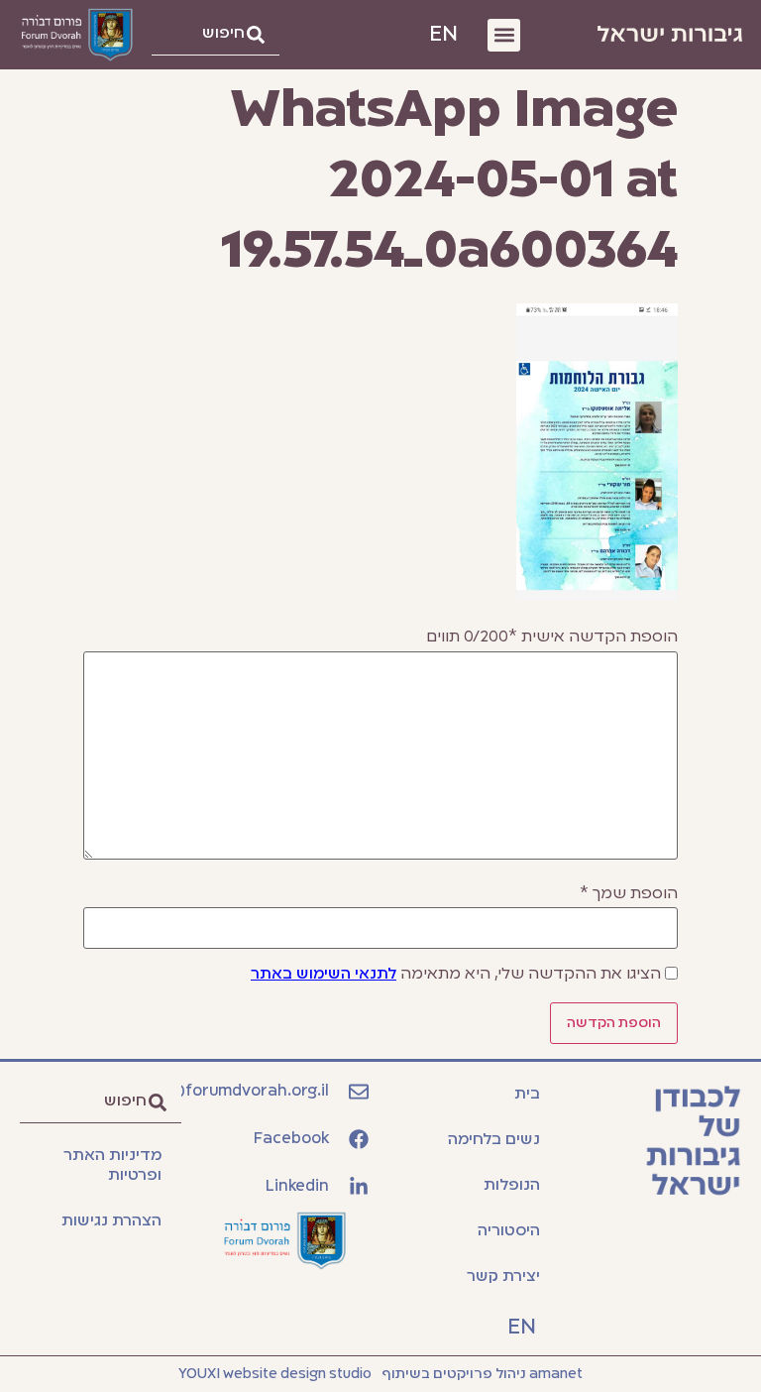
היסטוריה (509, 1231)
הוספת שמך (629, 894)
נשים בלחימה (494, 1140)
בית (527, 1094)
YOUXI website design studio (275, 1374)
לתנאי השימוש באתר (323, 975)
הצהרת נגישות (111, 1221)
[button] (504, 35)
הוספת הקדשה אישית (552, 637)
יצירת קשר (503, 1277)
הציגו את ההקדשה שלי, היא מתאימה (456, 975)
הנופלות (512, 1186)
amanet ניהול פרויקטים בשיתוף (482, 1374)
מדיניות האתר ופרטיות (112, 1166)
